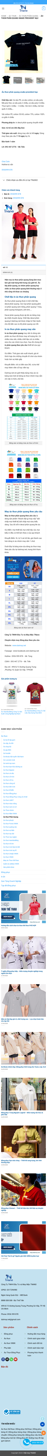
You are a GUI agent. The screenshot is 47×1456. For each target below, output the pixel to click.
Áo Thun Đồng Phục (12, 1352)
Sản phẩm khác (8, 867)
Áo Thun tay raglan (10, 837)
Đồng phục (5, 872)
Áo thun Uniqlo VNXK (10, 854)
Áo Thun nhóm (8, 810)
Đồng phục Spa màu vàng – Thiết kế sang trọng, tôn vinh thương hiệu (21, 1161)
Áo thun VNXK (8, 857)
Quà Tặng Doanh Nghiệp (11, 881)
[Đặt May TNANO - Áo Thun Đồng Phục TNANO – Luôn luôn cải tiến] (23, 8)
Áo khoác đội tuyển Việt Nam (13, 757)
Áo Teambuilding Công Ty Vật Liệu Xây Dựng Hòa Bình (35, 712)
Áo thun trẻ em (8, 844)
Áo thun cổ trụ (8, 780)
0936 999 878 (17, 1)
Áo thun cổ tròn (8, 777)
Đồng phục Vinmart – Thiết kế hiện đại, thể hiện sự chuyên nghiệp (22, 1209)
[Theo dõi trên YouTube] (15, 1359)
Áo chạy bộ (7, 747)
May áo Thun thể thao (11, 860)
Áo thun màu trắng (10, 804)
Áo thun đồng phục (10, 794)
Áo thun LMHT (8, 800)
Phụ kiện (7, 1348)
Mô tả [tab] (5, 267)
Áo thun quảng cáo (10, 827)
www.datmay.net (19, 645)
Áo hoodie (6, 753)
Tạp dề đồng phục (8, 885)
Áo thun (12, 16)
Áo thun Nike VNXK (10, 814)
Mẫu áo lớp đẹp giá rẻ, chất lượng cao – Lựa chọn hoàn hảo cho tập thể (22, 1020)
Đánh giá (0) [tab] (8, 272)
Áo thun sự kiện (8, 830)
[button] (3, 8)
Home (3, 16)
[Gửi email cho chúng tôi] (7, 1359)
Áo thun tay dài (8, 834)
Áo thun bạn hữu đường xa (12, 767)
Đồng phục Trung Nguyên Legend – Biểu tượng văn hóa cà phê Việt (22, 1114)
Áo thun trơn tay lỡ (9, 850)
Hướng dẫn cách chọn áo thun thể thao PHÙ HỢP (18, 925)
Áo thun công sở (9, 783)
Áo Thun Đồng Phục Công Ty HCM (15, 797)
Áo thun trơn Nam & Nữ (11, 847)
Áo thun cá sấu (8, 773)
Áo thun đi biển (8, 790)
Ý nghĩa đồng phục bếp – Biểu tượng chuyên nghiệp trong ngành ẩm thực (22, 972)
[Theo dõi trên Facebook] (3, 1359)
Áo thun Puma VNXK (10, 824)
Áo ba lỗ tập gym (9, 740)
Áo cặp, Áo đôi (8, 743)
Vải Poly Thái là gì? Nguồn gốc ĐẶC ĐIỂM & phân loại (20, 1256)
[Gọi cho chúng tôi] (11, 1359)
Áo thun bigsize (8, 770)
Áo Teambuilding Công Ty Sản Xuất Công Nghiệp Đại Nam (11, 713)
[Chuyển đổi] (4, 180)
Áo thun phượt (8, 820)
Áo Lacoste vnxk (9, 760)
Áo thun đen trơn (9, 787)
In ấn (3, 877)
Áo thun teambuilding (10, 840)
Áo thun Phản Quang (28, 16)
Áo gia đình (7, 750)
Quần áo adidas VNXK (11, 864)
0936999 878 (7, 170)
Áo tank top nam (9, 763)
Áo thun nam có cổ (10, 807)
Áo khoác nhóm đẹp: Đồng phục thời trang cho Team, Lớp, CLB (23, 1067)
